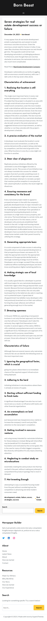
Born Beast (23, 5)
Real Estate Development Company (26, 67)
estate (18, 497)
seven (29, 497)
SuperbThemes (38, 617)
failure (23, 497)
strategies (8, 500)
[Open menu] (23, 13)
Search (4, 507)
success (16, 500)
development (9, 497)
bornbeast (26, 34)
